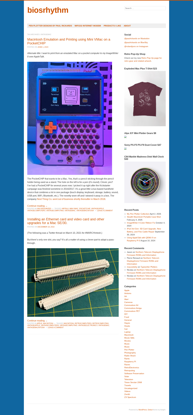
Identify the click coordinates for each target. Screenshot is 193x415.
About (127, 26)
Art (125, 296)
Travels (127, 385)
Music (127, 344)
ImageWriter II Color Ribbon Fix (141, 223)
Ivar (126, 329)
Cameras (128, 302)
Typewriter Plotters (149, 267)
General (128, 320)
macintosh (69, 323)
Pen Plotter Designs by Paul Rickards (50, 26)
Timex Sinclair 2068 (133, 382)
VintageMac (70, 211)
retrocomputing (100, 323)
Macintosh (48, 323)
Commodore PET (132, 311)
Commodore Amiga (133, 308)
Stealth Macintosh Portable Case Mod (144, 217)
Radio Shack (130, 356)
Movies (127, 341)
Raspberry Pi (130, 361)
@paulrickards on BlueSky (136, 42)
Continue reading (37, 206)
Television (128, 379)
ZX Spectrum (130, 397)
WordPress (142, 410)
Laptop (127, 332)
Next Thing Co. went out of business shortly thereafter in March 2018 (71, 199)
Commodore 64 (131, 305)
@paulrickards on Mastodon (136, 38)
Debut (150, 410)
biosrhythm (47, 10)
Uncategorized (44, 209)
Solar (126, 376)
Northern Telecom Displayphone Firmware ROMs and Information (143, 261)
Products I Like (112, 26)
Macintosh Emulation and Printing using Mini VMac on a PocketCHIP (68, 41)
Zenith (127, 394)
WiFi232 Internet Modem (88, 26)
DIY (126, 314)
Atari (126, 299)
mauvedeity (132, 267)
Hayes (127, 323)
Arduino (127, 293)
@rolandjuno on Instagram (136, 46)
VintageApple (97, 209)
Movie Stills (129, 338)
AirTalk (65, 209)
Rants (127, 358)
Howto (127, 326)
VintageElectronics (87, 325)
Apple (39, 323)
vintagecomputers (36, 211)
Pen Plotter (129, 350)
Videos (127, 391)
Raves (127, 364)
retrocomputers (83, 323)
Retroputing (129, 370)
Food (126, 317)
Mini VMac (74, 209)
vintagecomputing (55, 211)
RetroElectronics (131, 367)
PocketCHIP (84, 209)
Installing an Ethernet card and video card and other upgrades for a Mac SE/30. (65, 221)
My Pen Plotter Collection (138, 214)
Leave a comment (105, 211)
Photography (130, 353)
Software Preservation (134, 373)
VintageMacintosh (85, 211)
